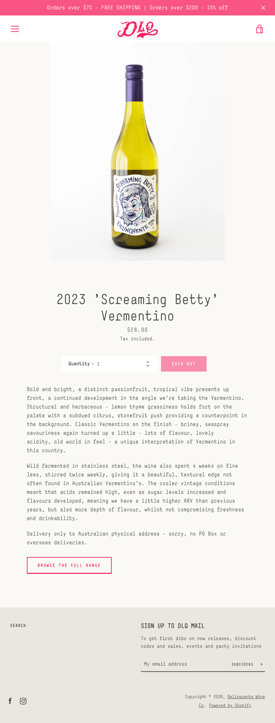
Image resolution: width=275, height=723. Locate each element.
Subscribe (244, 664)
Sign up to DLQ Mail (173, 625)
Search (18, 625)
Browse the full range (69, 565)
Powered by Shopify (230, 705)
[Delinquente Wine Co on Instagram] (23, 700)
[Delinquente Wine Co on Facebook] (10, 700)
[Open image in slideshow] (137, 151)
